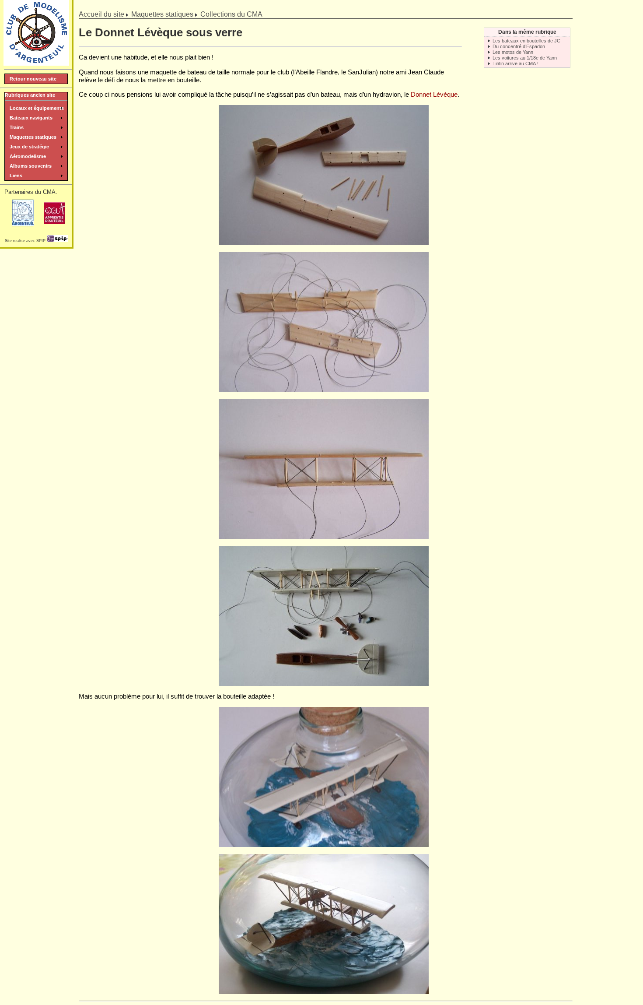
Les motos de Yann (513, 52)
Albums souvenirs (31, 166)
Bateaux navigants (31, 117)
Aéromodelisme (28, 156)
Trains (17, 127)
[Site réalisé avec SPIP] (57, 241)
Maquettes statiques (162, 14)
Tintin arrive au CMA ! (515, 63)
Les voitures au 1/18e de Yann (525, 57)
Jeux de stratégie (29, 146)
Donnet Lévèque (434, 94)
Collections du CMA (231, 14)
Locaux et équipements (37, 108)
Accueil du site (101, 14)
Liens (16, 175)
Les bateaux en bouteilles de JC (526, 40)
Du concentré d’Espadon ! (520, 46)
